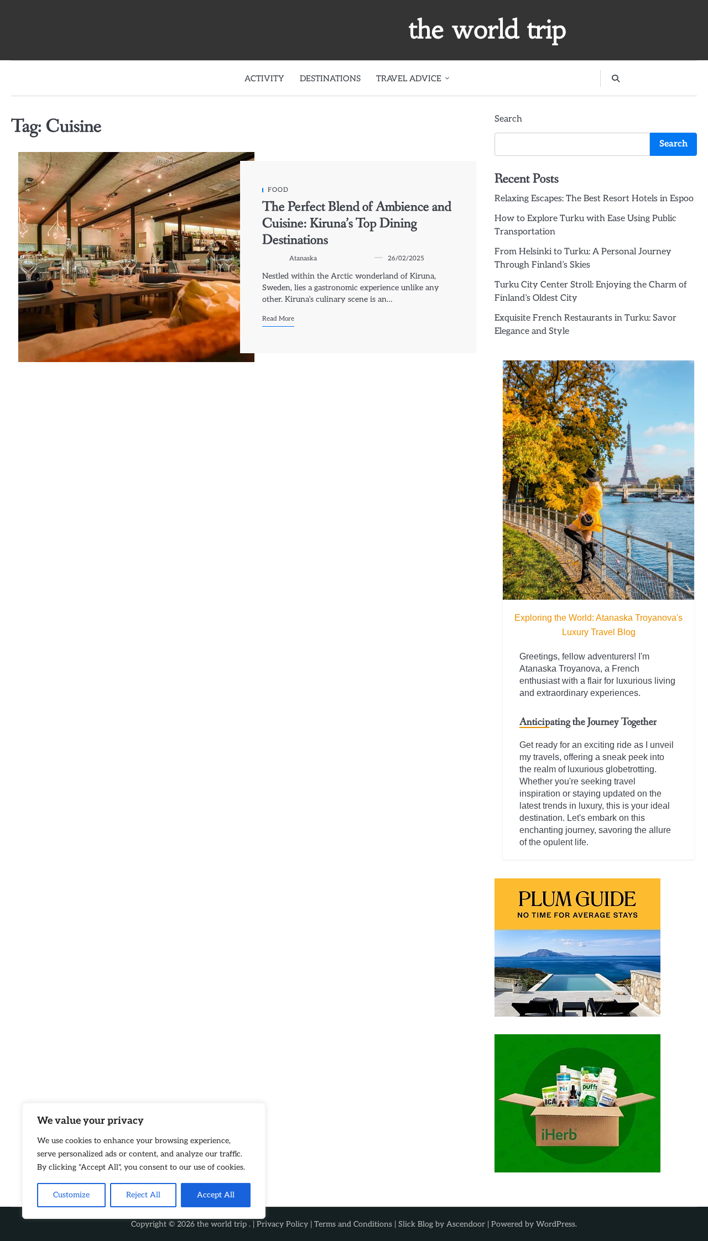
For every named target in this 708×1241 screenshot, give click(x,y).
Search (508, 119)
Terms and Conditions (353, 1224)
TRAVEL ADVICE (408, 78)
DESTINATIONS (330, 78)
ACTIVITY (264, 78)
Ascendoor (465, 1224)
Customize (71, 1195)
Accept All (216, 1195)
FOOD (278, 189)
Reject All (143, 1195)
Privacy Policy (282, 1224)
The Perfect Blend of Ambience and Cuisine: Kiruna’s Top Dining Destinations (356, 224)
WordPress (555, 1224)
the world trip (487, 29)
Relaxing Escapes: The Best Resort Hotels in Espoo (594, 198)
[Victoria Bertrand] (598, 480)
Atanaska (303, 258)
